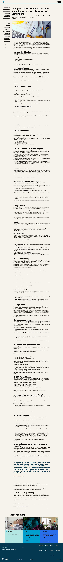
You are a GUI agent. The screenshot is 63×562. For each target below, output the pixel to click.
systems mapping (35, 200)
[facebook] (5, 44)
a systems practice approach (45, 80)
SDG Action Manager (24, 384)
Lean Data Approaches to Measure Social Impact (27, 249)
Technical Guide (37, 390)
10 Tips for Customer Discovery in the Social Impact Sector (29, 103)
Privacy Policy (59, 559)
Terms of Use (47, 559)
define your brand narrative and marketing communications (27, 218)
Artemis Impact (20, 223)
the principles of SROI (22, 411)
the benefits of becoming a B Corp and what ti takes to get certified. (30, 64)
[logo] (4, 2)
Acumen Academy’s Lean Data (22, 372)
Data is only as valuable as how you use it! (27, 177)
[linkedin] (5, 48)
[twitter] (5, 46)
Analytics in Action (22, 315)
